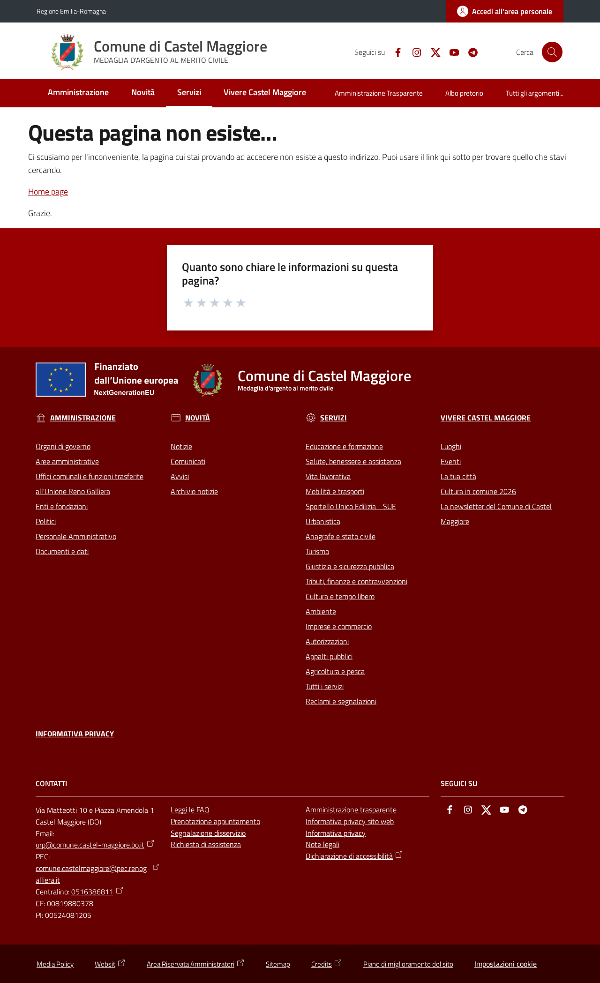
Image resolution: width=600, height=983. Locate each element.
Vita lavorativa (328, 476)
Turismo (317, 551)
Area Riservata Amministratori (190, 964)
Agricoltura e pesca (335, 671)
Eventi (451, 461)
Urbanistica (323, 521)
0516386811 (92, 891)
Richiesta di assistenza (206, 844)
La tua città (458, 476)
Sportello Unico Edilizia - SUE (351, 506)
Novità (197, 418)
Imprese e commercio (339, 626)
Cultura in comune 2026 (478, 491)
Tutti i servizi (325, 686)
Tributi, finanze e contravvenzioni (356, 581)
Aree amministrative (67, 461)
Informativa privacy (75, 733)
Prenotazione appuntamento (215, 821)
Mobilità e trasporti (335, 491)
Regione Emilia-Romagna (71, 11)
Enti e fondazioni (62, 506)
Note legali (322, 844)
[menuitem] (78, 93)
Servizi (333, 418)
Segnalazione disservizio (208, 833)
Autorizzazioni (327, 641)
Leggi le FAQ (190, 809)
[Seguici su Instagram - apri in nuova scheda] (413, 51)
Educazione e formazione (344, 446)
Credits (321, 964)
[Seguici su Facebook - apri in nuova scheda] (394, 51)
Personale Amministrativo (76, 536)
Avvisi (180, 476)
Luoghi (451, 446)
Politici (46, 521)
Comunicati (188, 461)
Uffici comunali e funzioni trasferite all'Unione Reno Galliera (89, 484)
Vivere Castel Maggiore (486, 418)
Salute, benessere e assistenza (353, 461)
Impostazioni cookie (505, 963)
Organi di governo (63, 446)
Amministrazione (83, 418)
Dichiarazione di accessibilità (349, 856)
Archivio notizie (194, 491)
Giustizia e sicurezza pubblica (350, 566)
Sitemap (278, 964)
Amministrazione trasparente (351, 809)
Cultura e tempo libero (340, 596)
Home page (48, 191)
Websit (105, 964)
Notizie (181, 446)
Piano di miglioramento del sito (408, 964)
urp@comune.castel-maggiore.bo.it (90, 844)
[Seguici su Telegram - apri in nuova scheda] (469, 51)
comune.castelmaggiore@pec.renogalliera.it (91, 874)
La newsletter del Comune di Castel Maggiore (496, 514)
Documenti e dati (62, 551)
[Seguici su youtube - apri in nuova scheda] (450, 51)
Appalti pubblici (329, 656)
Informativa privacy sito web (350, 821)
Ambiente (321, 611)
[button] (552, 52)
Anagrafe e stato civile (340, 536)
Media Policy (55, 964)
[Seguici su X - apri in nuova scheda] (431, 51)
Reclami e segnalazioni (341, 701)
